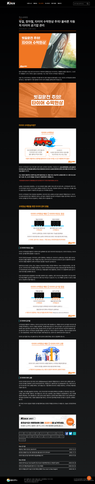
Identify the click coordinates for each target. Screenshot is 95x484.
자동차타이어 (43, 433)
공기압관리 (59, 433)
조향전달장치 (23, 436)
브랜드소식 (29, 3)
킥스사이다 (41, 3)
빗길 (37, 433)
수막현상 (27, 433)
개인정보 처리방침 (86, 479)
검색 (91, 479)
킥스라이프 (47, 3)
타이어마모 (47, 436)
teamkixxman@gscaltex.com (32, 481)
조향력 (29, 436)
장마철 (32, 433)
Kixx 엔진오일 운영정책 (78, 479)
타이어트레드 (55, 436)
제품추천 (59, 3)
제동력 (34, 436)
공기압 (61, 436)
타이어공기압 (52, 433)
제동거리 (40, 436)
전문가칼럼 (53, 3)
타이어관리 (22, 439)
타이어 (21, 433)
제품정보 (35, 3)
